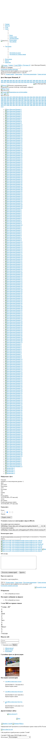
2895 (25, 80)
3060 (39, 103)
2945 (34, 97)
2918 (8, 82)
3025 (19, 102)
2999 (28, 100)
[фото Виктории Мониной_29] (13, 155)
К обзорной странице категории (9, 69)
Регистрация (8, 651)
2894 (22, 80)
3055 (25, 103)
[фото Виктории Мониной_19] (13, 140)
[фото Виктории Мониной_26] (13, 150)
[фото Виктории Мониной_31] (13, 159)
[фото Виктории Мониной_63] (13, 330)
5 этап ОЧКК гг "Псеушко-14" (22, 65)
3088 (31, 105)
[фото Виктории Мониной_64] (13, 332)
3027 (25, 102)
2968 (19, 98)
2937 (11, 97)
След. (2, 94)
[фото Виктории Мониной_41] (13, 176)
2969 (22, 98)
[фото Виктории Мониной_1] (13, 109)
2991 (5, 100)
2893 (19, 80)
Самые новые (18, 74)
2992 (8, 100)
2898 (34, 80)
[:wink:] (21, 545)
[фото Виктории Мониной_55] (13, 199)
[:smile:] (21, 540)
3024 (16, 102)
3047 (2, 103)
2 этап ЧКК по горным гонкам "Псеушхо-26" (14, 691)
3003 (39, 100)
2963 (5, 98)
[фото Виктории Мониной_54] (13, 198)
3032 (39, 102)
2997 (22, 100)
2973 (34, 98)
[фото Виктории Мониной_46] (13, 184)
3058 (34, 103)
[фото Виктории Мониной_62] (13, 328)
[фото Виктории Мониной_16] (13, 135)
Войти (15, 645)
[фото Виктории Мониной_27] (13, 152)
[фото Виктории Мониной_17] (13, 136)
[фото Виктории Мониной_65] (13, 334)
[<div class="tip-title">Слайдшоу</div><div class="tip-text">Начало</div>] (4, 85)
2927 (34, 82)
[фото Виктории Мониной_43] (13, 179)
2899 (37, 80)
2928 (37, 82)
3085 (22, 105)
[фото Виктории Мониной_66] (13, 335)
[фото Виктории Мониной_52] (13, 194)
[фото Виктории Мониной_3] (13, 113)
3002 (37, 100)
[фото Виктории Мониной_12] (13, 128)
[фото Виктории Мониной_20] (13, 142)
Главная (10, 65)
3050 (11, 103)
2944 (31, 97)
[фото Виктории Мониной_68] (13, 339)
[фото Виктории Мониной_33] (13, 162)
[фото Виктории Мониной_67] (13, 337)
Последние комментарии (29, 74)
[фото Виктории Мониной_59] (13, 206)
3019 (2, 102)
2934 (2, 97)
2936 (8, 97)
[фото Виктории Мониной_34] (13, 164)
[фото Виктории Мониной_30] (13, 157)
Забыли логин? (9, 649)
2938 (13, 97)
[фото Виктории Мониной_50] (13, 191)
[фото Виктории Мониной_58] (13, 204)
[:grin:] (22, 544)
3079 (5, 105)
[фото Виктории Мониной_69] (13, 340)
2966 (13, 98)
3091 (39, 105)
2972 (31, 98)
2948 (42, 97)
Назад (7, 89)
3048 (5, 103)
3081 (11, 105)
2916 (2, 82)
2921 (16, 82)
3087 (28, 105)
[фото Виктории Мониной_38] (13, 170)
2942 (25, 97)
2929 (39, 82)
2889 (8, 80)
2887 (2, 80)
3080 (8, 105)
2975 (39, 98)
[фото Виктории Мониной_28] (13, 153)
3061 (42, 103)
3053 (19, 103)
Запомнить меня (7, 645)
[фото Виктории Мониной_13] (13, 130)
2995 (16, 100)
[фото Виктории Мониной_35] (13, 165)
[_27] (12, 666)
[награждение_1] (10, 468)
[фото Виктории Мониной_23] (13, 147)
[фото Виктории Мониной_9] (13, 123)
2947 (39, 97)
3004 (42, 100)
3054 (22, 103)
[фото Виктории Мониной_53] (13, 196)
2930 (42, 82)
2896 (28, 80)
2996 (19, 100)
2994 (13, 100)
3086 (25, 105)
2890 (11, 80)
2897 (31, 80)
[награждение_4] (10, 473)
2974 (37, 98)
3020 (5, 102)
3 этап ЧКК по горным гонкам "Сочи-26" (13, 681)
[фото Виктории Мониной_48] (13, 187)
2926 (31, 82)
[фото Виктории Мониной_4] (13, 114)
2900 (39, 80)
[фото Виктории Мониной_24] (13, 148)
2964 (8, 98)
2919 (11, 82)
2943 (28, 97)
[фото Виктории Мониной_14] (13, 131)
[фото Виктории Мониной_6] (13, 118)
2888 (5, 80)
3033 (42, 102)
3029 (31, 102)
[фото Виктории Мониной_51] (13, 193)
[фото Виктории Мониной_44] (13, 181)
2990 (2, 100)
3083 (16, 105)
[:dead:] (21, 551)
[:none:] (21, 547)
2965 (11, 98)
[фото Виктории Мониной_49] (13, 189)
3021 (8, 102)
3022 (11, 102)
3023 (13, 102)
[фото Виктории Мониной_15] (13, 133)
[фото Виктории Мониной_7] (13, 119)
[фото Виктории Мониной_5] (13, 116)
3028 (28, 102)
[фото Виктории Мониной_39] (13, 172)
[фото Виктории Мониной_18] (13, 138)
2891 (13, 80)
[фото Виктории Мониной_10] (13, 125)
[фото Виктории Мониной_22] (13, 145)
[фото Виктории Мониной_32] (13, 160)
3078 (2, 105)
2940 (19, 97)
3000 (31, 100)
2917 (5, 82)
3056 (28, 103)
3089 (34, 105)
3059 (37, 103)
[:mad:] (21, 549)
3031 (37, 102)
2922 (19, 82)
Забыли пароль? (9, 648)
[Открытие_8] (12, 676)
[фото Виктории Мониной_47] (13, 186)
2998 (25, 100)
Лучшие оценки (10, 74)
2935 (5, 97)
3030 (34, 102)
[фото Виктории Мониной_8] (13, 121)
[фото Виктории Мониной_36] (13, 167)
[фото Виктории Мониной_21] (13, 143)
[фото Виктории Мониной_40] (13, 174)
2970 (25, 98)
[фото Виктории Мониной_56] (13, 201)
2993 (11, 100)
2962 (2, 98)
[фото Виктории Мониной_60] (13, 208)
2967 (16, 98)
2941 (22, 97)
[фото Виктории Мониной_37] (13, 169)
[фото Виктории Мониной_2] (13, 111)
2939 (16, 97)
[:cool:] (21, 542)
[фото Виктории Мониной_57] (13, 203)
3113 (2, 106)
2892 (16, 80)
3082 (13, 105)
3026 (22, 102)
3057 (31, 103)
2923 (22, 82)
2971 (28, 98)
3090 (37, 105)
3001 (34, 100)
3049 (8, 103)
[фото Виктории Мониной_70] (13, 342)
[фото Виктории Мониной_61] (13, 327)
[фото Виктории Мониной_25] (13, 267)
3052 (16, 103)
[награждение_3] (10, 471)
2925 (28, 82)
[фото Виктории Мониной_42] (13, 177)
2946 (37, 97)
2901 (42, 80)
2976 (42, 98)
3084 (19, 105)
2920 (13, 82)
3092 (42, 105)
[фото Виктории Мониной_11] (13, 126)
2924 (25, 82)
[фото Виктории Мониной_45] (13, 182)
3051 (13, 103)
